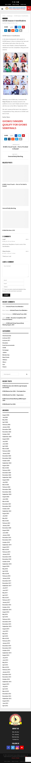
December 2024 (6, 456)
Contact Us (15, 739)
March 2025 (5, 448)
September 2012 (6, 698)
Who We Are (15, 732)
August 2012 (5, 701)
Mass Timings (15, 4)
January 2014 (6, 672)
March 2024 (5, 468)
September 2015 (6, 626)
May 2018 (5, 568)
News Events (5, 357)
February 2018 (6, 576)
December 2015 (6, 621)
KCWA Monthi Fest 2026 (8, 404)
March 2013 (5, 691)
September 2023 (6, 477)
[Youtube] (18, 2)
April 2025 (5, 446)
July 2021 (5, 516)
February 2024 (6, 470)
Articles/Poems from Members (14, 306)
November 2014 (6, 648)
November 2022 (6, 492)
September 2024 (6, 463)
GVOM (4, 347)
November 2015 (6, 624)
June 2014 (5, 660)
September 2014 (6, 653)
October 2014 (6, 650)
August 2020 (5, 530)
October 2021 (6, 508)
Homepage (5, 18)
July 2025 (5, 441)
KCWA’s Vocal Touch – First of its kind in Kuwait (15, 148)
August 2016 (5, 612)
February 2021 (6, 523)
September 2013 (6, 681)
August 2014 (5, 655)
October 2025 (6, 434)
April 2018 (5, 571)
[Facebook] (12, 2)
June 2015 (5, 631)
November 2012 (6, 696)
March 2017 (5, 597)
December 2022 (6, 489)
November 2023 (6, 475)
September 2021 (6, 511)
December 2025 (6, 429)
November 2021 (6, 506)
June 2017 (5, 590)
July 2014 (5, 657)
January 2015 (6, 643)
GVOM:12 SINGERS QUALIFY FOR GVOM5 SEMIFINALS (14, 124)
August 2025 (5, 439)
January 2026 (6, 427)
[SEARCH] (27, 374)
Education (5, 343)
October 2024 (6, 460)
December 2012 (6, 693)
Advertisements (6, 335)
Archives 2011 (6, 340)
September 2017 (6, 585)
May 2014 (5, 662)
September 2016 (6, 609)
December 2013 (6, 674)
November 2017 (6, 583)
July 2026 (5, 417)
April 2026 (5, 422)
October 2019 (6, 542)
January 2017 (6, 602)
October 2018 (6, 561)
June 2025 (5, 444)
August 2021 (5, 513)
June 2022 (5, 499)
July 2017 (5, 588)
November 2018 (6, 559)
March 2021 (5, 520)
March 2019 (5, 549)
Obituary (4, 359)
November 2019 (6, 540)
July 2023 (5, 482)
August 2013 (5, 684)
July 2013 (5, 686)
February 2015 (6, 640)
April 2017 (5, 595)
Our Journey (15, 734)
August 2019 (5, 547)
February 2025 (6, 451)
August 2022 (5, 496)
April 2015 (5, 636)
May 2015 (5, 633)
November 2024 (6, 458)
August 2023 (5, 480)
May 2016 (5, 614)
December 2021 (6, 504)
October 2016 (6, 607)
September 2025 (6, 436)
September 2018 (6, 564)
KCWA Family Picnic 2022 (20, 314)
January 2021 (6, 525)
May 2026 (5, 419)
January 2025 (6, 453)
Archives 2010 (6, 338)
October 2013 (6, 679)
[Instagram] (16, 2)
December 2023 (6, 472)
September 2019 (6, 544)
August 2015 (5, 628)
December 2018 (6, 556)
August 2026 (5, 415)
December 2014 (6, 645)
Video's (4, 367)
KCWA (5, 23)
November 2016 (6, 604)
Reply (27, 239)
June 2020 (5, 532)
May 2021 (5, 518)
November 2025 (6, 431)
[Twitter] (14, 2)
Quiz (3, 364)
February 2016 (6, 619)
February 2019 (6, 552)
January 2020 (6, 535)
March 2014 (5, 667)
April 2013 (5, 689)
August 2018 (5, 566)
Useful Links (23, 4)
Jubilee (4, 352)
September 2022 (6, 494)
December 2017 (6, 580)
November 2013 (6, 677)
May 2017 (5, 592)
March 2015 (5, 638)
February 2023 (6, 487)
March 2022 (5, 501)
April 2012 (5, 705)
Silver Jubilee (8, 4)
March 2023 (5, 484)
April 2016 (5, 616)
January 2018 (6, 578)
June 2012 (5, 703)
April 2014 (5, 665)
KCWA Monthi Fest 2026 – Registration (13, 395)
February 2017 (6, 600)
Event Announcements (8, 345)
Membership (5, 355)
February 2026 (6, 424)
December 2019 (6, 537)
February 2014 (6, 669)
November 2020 (6, 528)
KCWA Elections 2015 (8, 230)
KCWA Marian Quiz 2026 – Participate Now (14, 391)
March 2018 (5, 573)
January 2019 (6, 554)
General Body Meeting (15, 156)
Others (4, 362)
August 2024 (5, 465)
